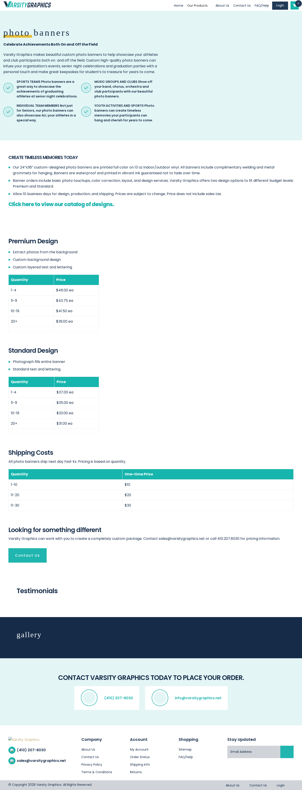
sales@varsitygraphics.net (41, 760)
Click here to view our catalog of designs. (61, 204)
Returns (136, 772)
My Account (139, 749)
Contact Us (242, 5)
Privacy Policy (91, 764)
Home (178, 5)
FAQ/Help (262, 5)
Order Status (140, 757)
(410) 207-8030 (118, 698)
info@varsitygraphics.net (198, 698)
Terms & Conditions (96, 772)
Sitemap (185, 749)
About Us (222, 5)
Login (280, 5)
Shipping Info (140, 764)
